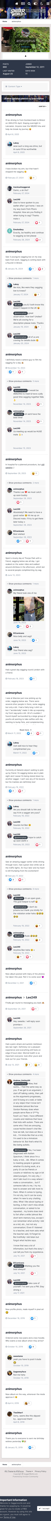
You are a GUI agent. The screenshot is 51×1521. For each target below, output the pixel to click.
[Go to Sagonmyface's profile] (9, 1373)
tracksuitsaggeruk (21, 187)
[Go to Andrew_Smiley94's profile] (9, 1081)
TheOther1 (18, 1412)
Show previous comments (23, 278)
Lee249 (16, 199)
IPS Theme (9, 1471)
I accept (45, 1508)
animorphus (14, 114)
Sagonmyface (19, 1371)
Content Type (14, 86)
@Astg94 (19, 898)
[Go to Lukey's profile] (9, 144)
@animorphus (20, 313)
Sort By (42, 106)
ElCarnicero (18, 531)
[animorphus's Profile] (25, 56)
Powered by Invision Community (25, 1476)
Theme (29, 1471)
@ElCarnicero (20, 1150)
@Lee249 (19, 414)
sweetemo (18, 1356)
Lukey (16, 143)
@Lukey (18, 305)
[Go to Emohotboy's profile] (9, 230)
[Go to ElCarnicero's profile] (9, 532)
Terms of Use (9, 1517)
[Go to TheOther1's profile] (9, 1414)
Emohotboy (18, 229)
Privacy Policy (40, 1471)
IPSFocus (20, 1471)
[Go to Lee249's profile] (9, 200)
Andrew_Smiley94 (21, 1080)
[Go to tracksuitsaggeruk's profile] (9, 188)
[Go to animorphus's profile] (9, 412)
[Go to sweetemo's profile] (9, 1357)
